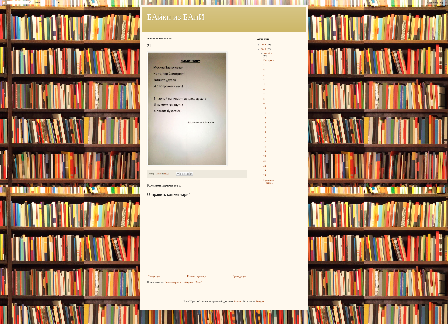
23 (264, 170)
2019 (264, 49)
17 (264, 141)
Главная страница (196, 276)
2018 (264, 44)
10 (264, 108)
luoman (237, 301)
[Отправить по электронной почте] (178, 174)
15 (264, 132)
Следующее (154, 276)
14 (264, 127)
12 (264, 117)
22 (264, 165)
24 (264, 175)
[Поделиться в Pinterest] (191, 174)
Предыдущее (239, 276)
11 (264, 113)
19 (264, 151)
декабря (268, 53)
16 (264, 137)
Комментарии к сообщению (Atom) (183, 282)
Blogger (260, 301)
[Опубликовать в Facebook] (188, 174)
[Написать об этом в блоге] (181, 174)
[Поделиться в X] (184, 174)
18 (264, 146)
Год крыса (268, 60)
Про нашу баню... (268, 181)
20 (264, 156)
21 (264, 160)
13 (264, 122)
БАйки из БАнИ (176, 16)
